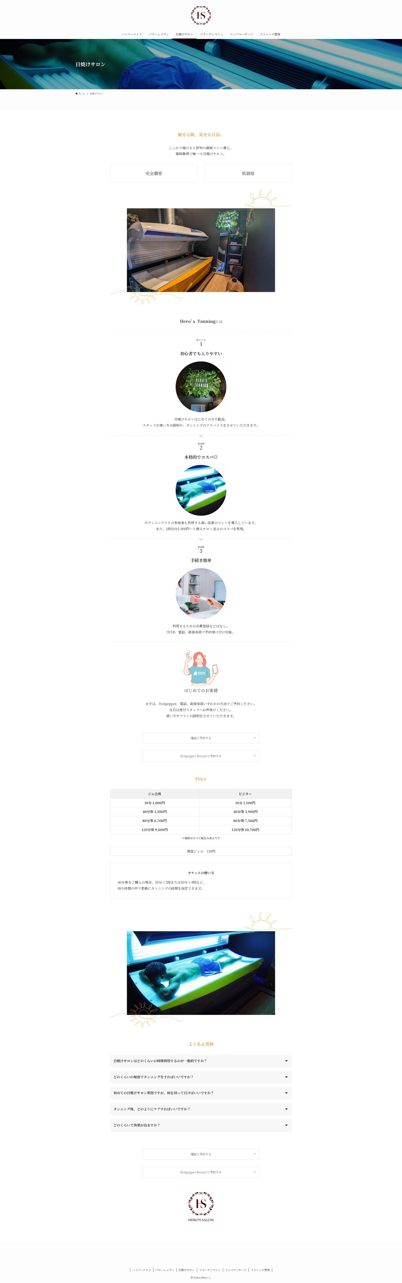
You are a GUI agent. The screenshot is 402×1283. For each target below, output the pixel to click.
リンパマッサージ (235, 1270)
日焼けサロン (186, 1270)
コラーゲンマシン (210, 1270)
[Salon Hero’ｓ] (201, 15)
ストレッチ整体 (260, 1270)
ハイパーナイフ (141, 1270)
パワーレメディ (164, 1270)
